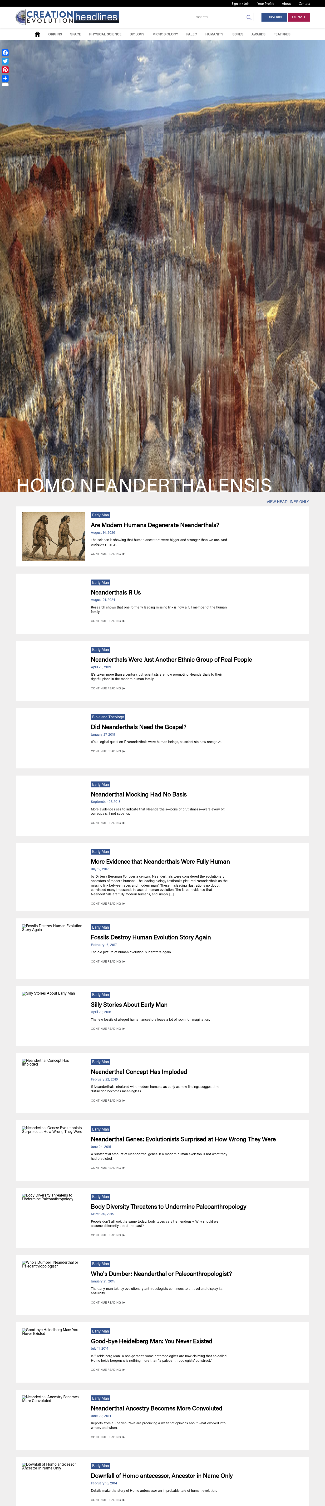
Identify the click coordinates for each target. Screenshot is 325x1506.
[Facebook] (5, 52)
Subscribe (274, 17)
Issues (237, 34)
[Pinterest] (5, 69)
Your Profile (265, 4)
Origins (55, 34)
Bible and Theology (108, 717)
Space (75, 34)
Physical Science (105, 34)
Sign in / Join (241, 4)
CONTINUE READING (106, 554)
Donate (299, 17)
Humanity (214, 34)
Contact (304, 4)
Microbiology (165, 34)
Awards (258, 34)
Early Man (100, 515)
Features (282, 34)
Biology (137, 34)
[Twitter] (5, 61)
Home (37, 34)
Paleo (191, 34)
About (286, 4)
